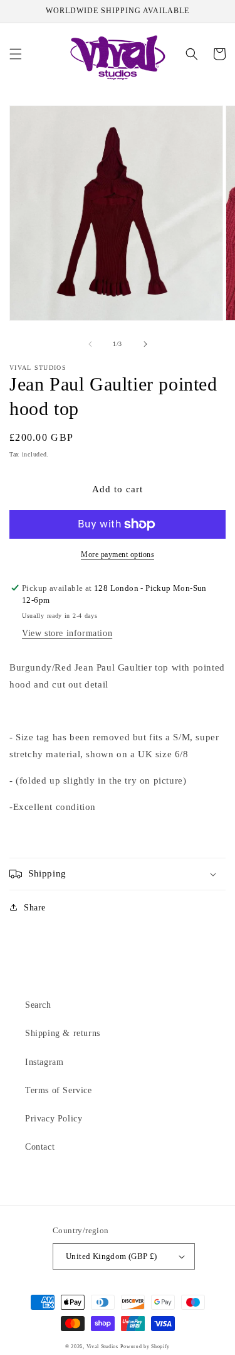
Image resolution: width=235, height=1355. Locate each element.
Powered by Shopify (145, 1346)
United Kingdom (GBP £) (111, 1256)
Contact (40, 1147)
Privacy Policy (53, 1118)
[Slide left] (90, 344)
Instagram (44, 1062)
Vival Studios (102, 1346)
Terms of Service (58, 1090)
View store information (67, 633)
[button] (15, 54)
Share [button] (35, 907)
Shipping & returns (62, 1033)
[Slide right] (145, 344)
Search (38, 1005)
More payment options (117, 554)
